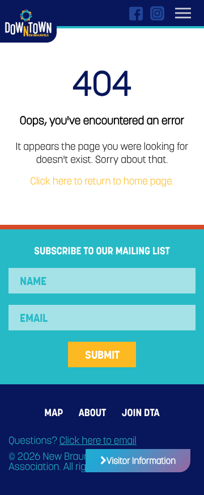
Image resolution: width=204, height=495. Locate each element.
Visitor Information (141, 461)
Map (53, 413)
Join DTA (141, 413)
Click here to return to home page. (101, 181)
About (92, 413)
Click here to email (98, 440)
